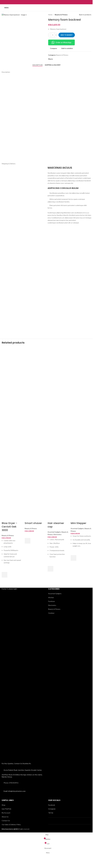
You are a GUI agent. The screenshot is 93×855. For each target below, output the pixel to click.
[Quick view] (4, 580)
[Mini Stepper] (81, 431)
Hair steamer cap (56, 524)
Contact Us (6, 821)
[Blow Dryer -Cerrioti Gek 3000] (12, 431)
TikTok (50, 813)
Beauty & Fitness (61, 15)
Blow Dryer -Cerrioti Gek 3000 (9, 526)
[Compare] (4, 519)
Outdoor (51, 613)
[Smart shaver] (35, 431)
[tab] (37, 65)
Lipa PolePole (6, 809)
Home (50, 15)
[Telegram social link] (65, 59)
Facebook (51, 805)
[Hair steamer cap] (58, 431)
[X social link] (57, 59)
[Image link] (20, 675)
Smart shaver (33, 523)
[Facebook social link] (42, 2)
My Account (6, 813)
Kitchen (51, 597)
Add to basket (67, 35)
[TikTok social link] (50, 2)
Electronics (57, 534)
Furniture (51, 601)
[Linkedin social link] (62, 59)
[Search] (90, 7)
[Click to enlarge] (6, 11)
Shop (3, 805)
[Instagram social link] (45, 2)
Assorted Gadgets (54, 532)
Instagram (51, 809)
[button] (4, 575)
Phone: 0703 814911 (11, 783)
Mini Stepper (78, 523)
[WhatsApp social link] (47, 2)
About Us (5, 817)
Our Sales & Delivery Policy (11, 824)
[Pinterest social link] (59, 59)
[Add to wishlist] (4, 569)
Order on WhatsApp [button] (63, 42)
